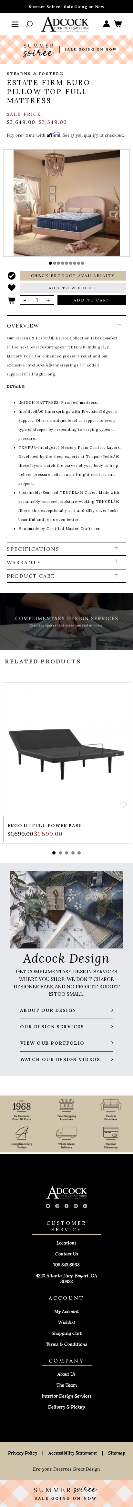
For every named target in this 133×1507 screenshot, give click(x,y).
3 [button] (66, 853)
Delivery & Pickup (66, 1407)
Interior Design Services (67, 1396)
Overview (23, 325)
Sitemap (116, 1453)
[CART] (118, 24)
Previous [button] (66, 647)
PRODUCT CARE (31, 576)
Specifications (33, 549)
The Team (66, 1385)
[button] (50, 263)
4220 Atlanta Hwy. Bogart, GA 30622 (66, 1278)
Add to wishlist (123, 805)
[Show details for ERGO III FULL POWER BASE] (66, 747)
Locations (66, 1243)
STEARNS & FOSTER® (35, 73)
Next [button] (66, 827)
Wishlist (66, 1322)
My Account (66, 1311)
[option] (66, 203)
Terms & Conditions (66, 1344)
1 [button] (54, 853)
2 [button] (60, 853)
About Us (66, 1374)
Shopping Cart (67, 1333)
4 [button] (73, 853)
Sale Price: (25, 114)
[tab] (67, 429)
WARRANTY (24, 562)
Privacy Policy (22, 1453)
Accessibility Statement (72, 1453)
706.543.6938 (66, 1265)
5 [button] (79, 853)
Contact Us (66, 1254)
